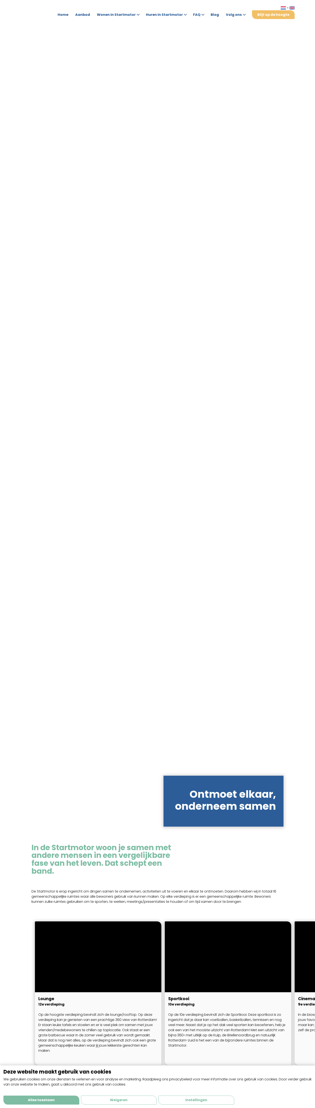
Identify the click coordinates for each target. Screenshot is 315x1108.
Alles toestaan (41, 1100)
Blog (215, 14)
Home (63, 14)
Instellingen (196, 1100)
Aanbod (82, 14)
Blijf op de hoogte (273, 14)
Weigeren (119, 1100)
